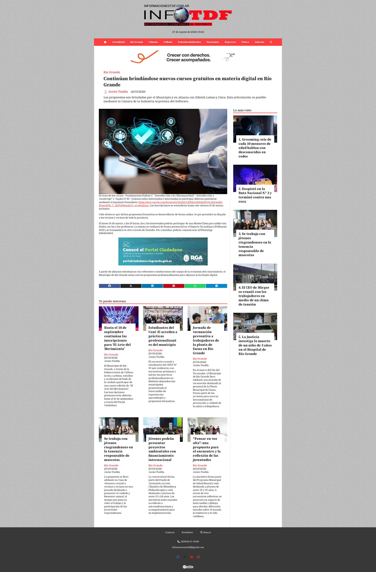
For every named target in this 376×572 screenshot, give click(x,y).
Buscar (207, 532)
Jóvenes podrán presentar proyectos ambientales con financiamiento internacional (162, 449)
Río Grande (136, 42)
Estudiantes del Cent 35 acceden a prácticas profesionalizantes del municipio (162, 336)
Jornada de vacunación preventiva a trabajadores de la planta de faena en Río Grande (206, 340)
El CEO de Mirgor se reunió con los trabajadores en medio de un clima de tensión (254, 296)
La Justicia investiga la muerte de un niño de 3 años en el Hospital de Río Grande (255, 345)
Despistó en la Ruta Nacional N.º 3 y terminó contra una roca (255, 195)
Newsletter (187, 532)
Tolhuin (167, 42)
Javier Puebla (118, 91)
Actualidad (118, 42)
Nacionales (213, 42)
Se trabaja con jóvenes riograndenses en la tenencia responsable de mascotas (118, 449)
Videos (245, 42)
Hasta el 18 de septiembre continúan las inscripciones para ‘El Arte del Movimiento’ (117, 338)
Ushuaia (153, 42)
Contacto (170, 532)
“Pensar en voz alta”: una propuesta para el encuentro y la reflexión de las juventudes (207, 449)
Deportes (230, 42)
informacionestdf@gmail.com (188, 547)
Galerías (259, 42)
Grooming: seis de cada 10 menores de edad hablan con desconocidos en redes (255, 148)
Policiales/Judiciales (189, 42)
